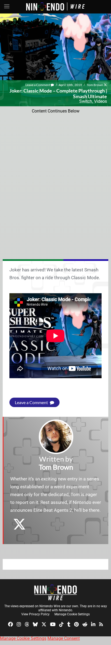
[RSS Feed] (101, 624)
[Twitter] (43, 624)
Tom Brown (95, 85)
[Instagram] (19, 624)
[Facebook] (10, 624)
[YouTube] (53, 624)
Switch (85, 101)
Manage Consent (63, 638)
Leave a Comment (38, 85)
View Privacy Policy (35, 614)
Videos (100, 101)
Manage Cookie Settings (72, 614)
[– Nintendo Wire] (55, 592)
